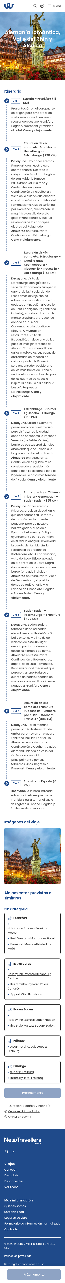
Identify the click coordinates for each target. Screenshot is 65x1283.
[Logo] (9, 6)
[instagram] (6, 1151)
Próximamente (32, 1093)
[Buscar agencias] (35, 6)
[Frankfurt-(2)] (32, 856)
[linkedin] (13, 1151)
